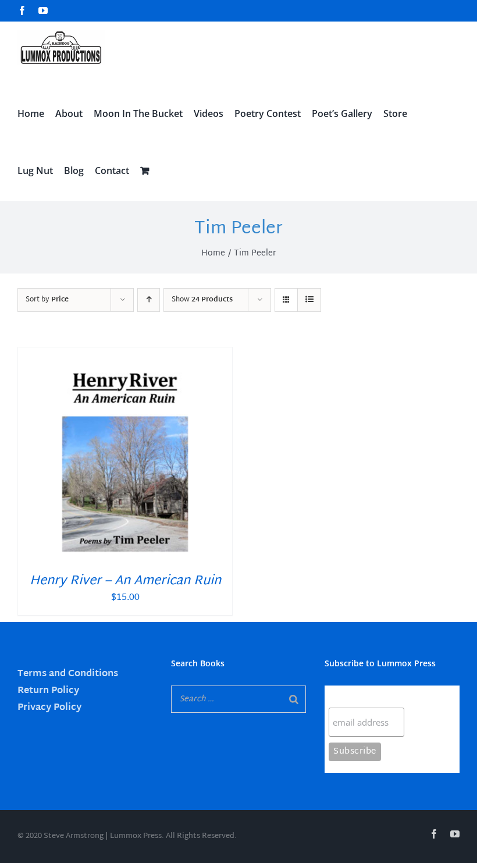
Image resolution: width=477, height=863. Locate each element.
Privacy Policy (49, 707)
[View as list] (309, 300)
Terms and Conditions (67, 674)
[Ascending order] (148, 300)
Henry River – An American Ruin (125, 581)
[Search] (293, 699)
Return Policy (48, 691)
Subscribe (351, 696)
